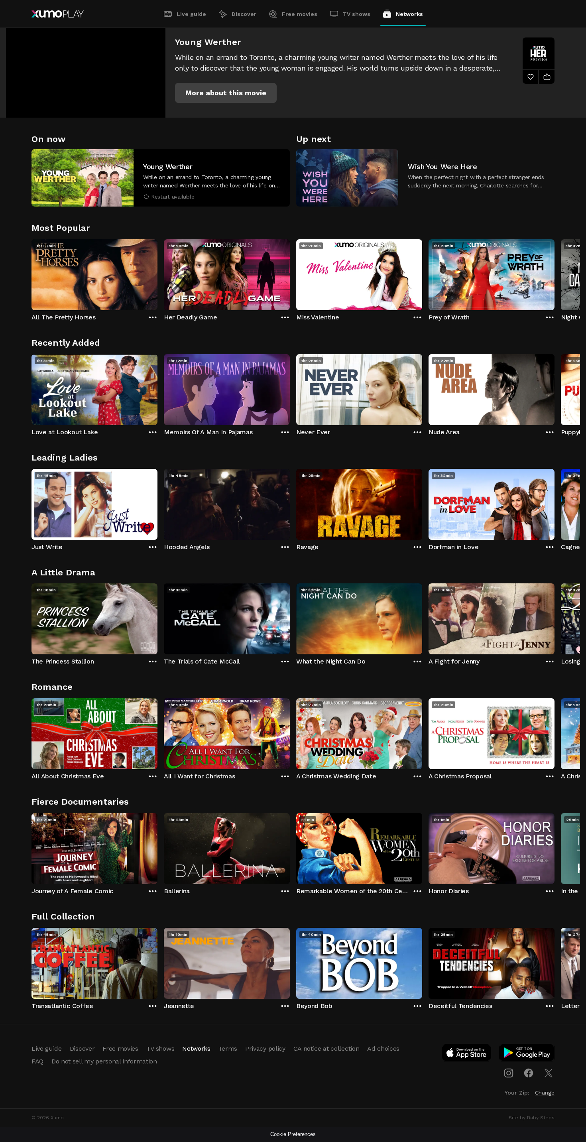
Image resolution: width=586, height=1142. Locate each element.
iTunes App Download (466, 1054)
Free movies (299, 14)
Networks (409, 14)
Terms (227, 1048)
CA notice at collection (326, 1048)
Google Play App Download (527, 1054)
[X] (549, 1073)
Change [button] (545, 1092)
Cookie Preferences (293, 1134)
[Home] (57, 14)
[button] (226, 93)
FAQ (37, 1061)
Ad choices (383, 1048)
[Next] (554, 272)
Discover (244, 14)
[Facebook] (529, 1073)
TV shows (356, 14)
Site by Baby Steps (532, 1117)
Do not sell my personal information (104, 1061)
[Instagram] (509, 1073)
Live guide (191, 14)
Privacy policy (265, 1048)
